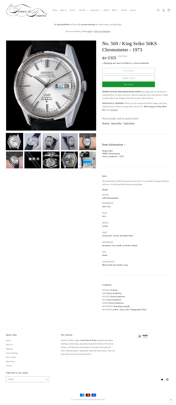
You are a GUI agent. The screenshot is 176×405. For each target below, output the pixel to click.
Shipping (105, 123)
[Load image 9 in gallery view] (69, 159)
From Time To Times (81, 399)
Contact (9, 365)
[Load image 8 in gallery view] (51, 159)
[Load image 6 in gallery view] (14, 159)
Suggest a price (128, 78)
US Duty (114, 110)
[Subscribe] (46, 379)
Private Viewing (12, 353)
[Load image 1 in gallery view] (14, 141)
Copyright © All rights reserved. (96, 399)
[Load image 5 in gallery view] (87, 141)
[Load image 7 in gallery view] (32, 159)
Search (8, 340)
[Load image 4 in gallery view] (69, 141)
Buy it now (128, 84)
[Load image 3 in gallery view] (51, 141)
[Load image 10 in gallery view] (87, 159)
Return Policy (116, 123)
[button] (73, 10)
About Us (9, 344)
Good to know (129, 123)
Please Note (10, 361)
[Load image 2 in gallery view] (32, 141)
